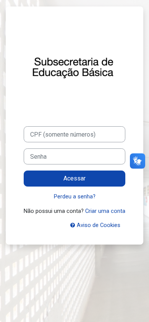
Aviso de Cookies (97, 225)
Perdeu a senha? (75, 196)
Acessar (74, 178)
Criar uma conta (105, 211)
